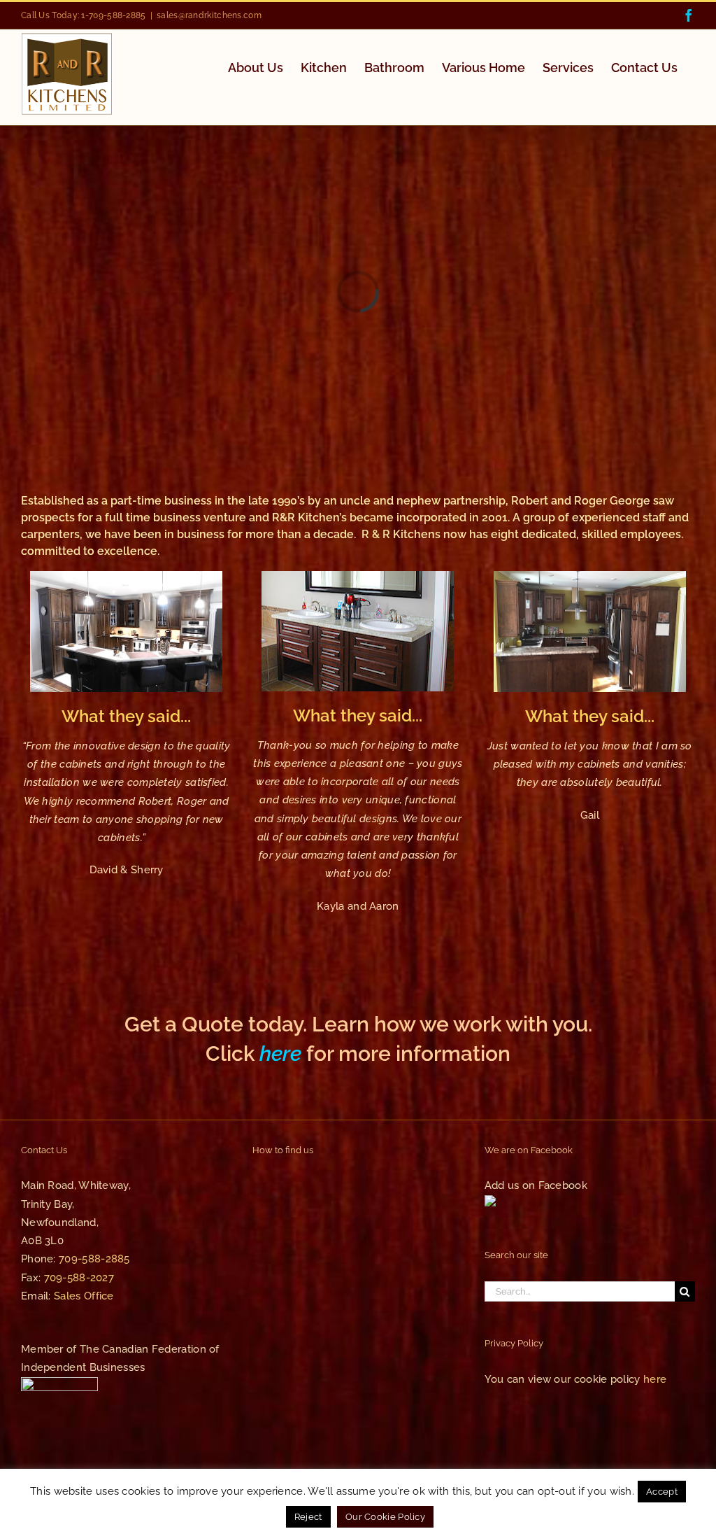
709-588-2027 (79, 1277)
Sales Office (84, 1296)
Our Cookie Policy (385, 1517)
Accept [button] (662, 1491)
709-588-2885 (94, 1259)
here (280, 1053)
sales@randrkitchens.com (209, 15)
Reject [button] (308, 1517)
